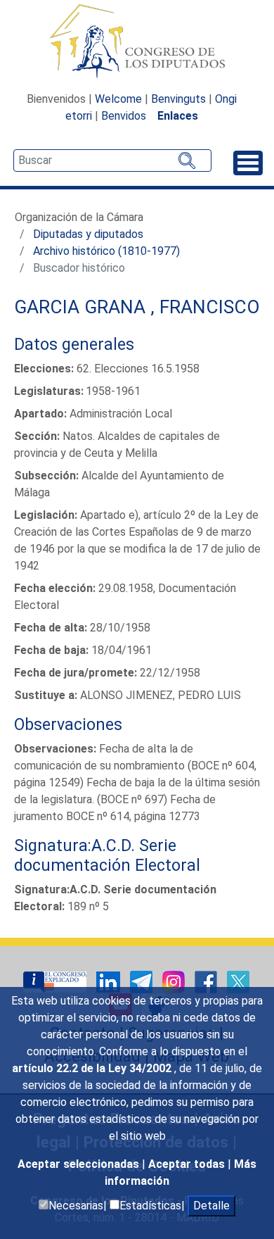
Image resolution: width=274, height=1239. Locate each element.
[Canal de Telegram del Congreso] (142, 981)
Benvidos (123, 115)
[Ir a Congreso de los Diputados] (137, 40)
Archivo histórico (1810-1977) (106, 251)
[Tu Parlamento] (56, 981)
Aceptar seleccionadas (80, 1164)
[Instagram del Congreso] (175, 981)
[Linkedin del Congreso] (109, 981)
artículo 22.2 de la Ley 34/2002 (93, 1068)
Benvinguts (178, 99)
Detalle (211, 1205)
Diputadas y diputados (88, 234)
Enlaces (177, 115)
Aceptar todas (188, 1164)
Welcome (118, 99)
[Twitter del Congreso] (238, 981)
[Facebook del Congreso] (207, 981)
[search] (112, 160)
